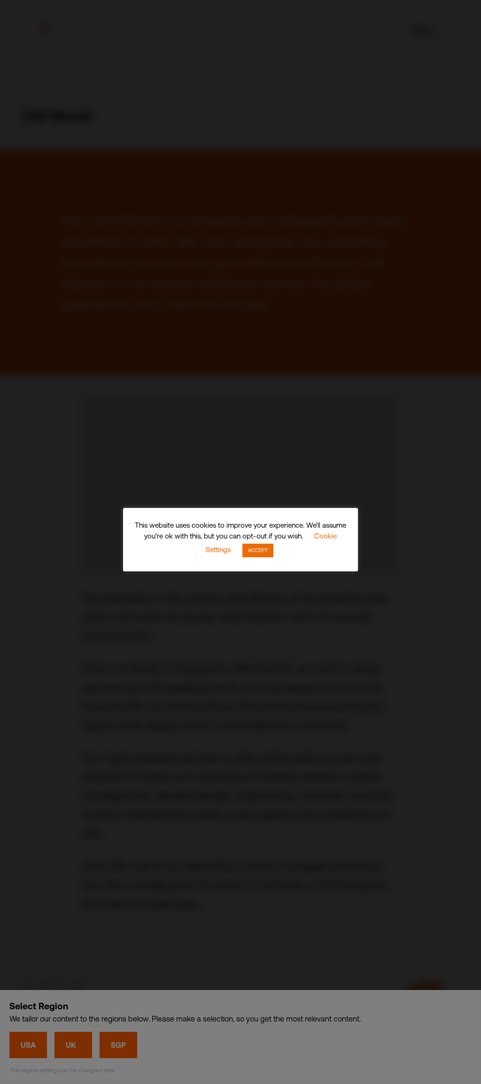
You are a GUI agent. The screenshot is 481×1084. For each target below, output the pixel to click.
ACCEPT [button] (258, 550)
